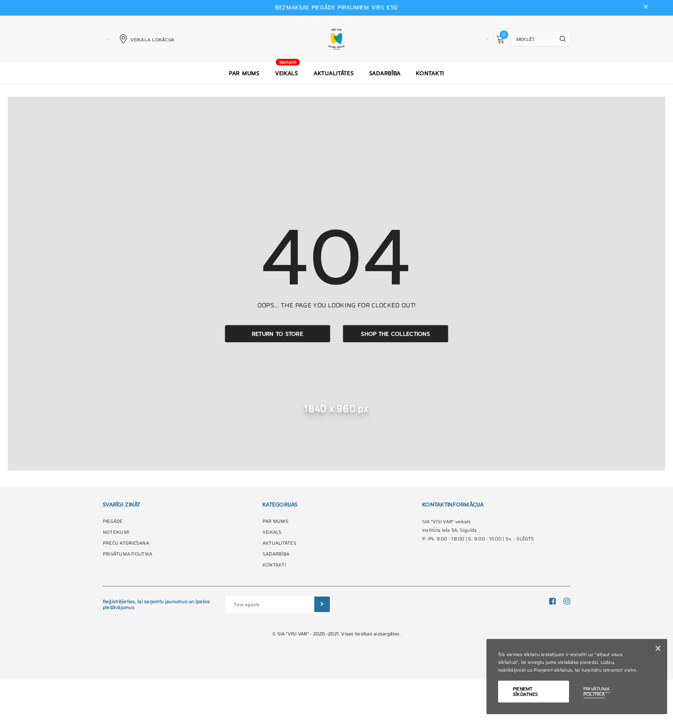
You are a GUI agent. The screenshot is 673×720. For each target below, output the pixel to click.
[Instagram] (567, 601)
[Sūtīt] (322, 604)
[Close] (658, 650)
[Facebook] (552, 601)
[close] (646, 8)
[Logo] (337, 39)
